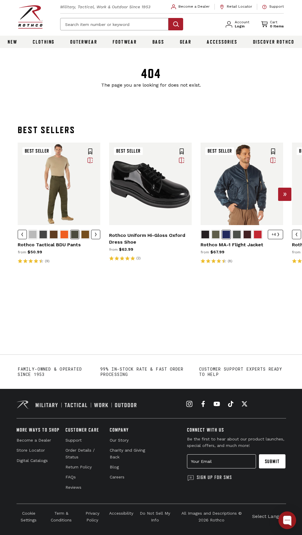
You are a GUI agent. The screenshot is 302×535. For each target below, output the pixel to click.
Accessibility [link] (121, 513)
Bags (158, 41)
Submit (272, 461)
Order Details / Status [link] (80, 453)
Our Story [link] (119, 440)
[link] (190, 7)
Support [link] (73, 440)
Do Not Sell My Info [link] (155, 516)
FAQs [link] (70, 477)
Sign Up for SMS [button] (214, 477)
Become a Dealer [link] (34, 440)
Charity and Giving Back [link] (127, 453)
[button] (90, 152)
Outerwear (83, 41)
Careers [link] (117, 477)
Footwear (125, 41)
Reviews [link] (73, 487)
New (12, 41)
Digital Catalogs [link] (32, 460)
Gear (186, 41)
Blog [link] (114, 467)
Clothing (44, 41)
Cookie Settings (29, 516)
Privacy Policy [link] (92, 516)
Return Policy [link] (78, 467)
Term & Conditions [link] (61, 516)
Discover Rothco (273, 41)
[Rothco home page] (30, 17)
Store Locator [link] (31, 450)
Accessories (222, 41)
